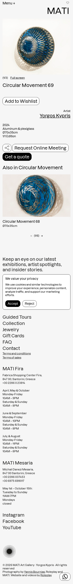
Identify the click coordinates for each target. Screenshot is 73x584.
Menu (7, 3)
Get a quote (17, 156)
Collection (14, 323)
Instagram (13, 515)
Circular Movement (41, 167)
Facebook (13, 521)
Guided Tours (17, 317)
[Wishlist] (68, 3)
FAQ (7, 342)
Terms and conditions (17, 353)
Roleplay (46, 575)
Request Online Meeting (40, 147)
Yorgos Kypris (55, 115)
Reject (29, 303)
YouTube (12, 527)
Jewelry (11, 329)
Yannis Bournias (34, 571)
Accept (13, 303)
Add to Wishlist (21, 101)
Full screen (17, 77)
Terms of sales (12, 357)
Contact (11, 348)
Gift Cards (13, 335)
